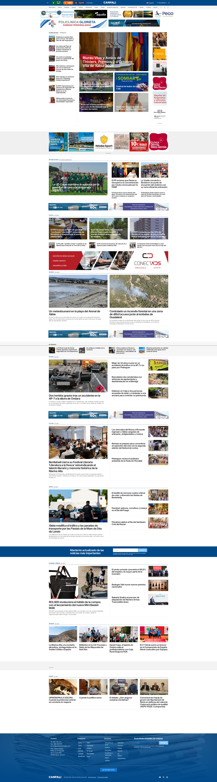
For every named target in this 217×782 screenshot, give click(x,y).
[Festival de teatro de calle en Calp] (131, 82)
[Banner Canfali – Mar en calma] (121, 141)
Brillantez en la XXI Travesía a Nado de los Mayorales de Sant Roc (93, 647)
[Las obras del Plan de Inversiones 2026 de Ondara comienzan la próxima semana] (52, 48)
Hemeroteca (121, 758)
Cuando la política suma (90, 698)
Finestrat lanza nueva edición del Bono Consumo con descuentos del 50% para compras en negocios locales (124, 195)
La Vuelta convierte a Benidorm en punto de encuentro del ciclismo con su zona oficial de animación (154, 183)
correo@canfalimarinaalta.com (60, 746)
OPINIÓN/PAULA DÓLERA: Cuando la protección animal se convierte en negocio (62, 700)
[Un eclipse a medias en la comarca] (82, 350)
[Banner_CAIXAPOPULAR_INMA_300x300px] (160, 39)
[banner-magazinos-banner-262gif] (160, 53)
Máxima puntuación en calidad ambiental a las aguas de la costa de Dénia (157, 349)
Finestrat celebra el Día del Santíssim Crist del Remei (129, 523)
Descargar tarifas (109, 770)
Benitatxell (81, 756)
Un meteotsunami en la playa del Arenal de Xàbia (74, 313)
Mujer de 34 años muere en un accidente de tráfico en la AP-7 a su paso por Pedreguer (128, 365)
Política (60, 7)
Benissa (80, 751)
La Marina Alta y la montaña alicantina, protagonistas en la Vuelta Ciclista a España (63, 647)
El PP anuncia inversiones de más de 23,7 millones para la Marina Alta (112, 244)
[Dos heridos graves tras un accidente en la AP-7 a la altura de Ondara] (78, 375)
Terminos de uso (92, 777)
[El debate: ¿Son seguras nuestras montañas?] (124, 687)
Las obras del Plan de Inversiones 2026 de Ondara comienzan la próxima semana (63, 48)
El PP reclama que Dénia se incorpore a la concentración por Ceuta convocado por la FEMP (125, 183)
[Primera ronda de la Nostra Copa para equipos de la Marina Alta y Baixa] (96, 82)
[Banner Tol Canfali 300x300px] (139, 141)
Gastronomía (89, 7)
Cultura (96, 7)
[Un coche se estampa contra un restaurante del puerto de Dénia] (52, 59)
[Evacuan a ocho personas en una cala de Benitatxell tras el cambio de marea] (96, 102)
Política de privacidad (102, 777)
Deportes (123, 7)
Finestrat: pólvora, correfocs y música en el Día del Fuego (129, 509)
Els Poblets (90, 753)
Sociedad (66, 7)
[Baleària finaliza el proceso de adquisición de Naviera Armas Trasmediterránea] (158, 599)
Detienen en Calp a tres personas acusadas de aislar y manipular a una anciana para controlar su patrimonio (129, 393)
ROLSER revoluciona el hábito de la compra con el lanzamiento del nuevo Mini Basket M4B (75, 605)
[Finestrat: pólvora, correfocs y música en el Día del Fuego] (158, 509)
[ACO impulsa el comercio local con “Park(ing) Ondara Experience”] (52, 78)
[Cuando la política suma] (93, 687)
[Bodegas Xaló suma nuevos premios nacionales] (158, 585)
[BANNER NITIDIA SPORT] (103, 141)
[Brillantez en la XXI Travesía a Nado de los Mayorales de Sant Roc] (93, 634)
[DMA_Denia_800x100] (73, 14)
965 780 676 (58, 744)
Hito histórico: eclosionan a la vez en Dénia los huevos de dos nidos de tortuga (65, 68)
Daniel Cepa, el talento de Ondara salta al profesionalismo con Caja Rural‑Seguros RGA (121, 648)
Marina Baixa (52, 7)
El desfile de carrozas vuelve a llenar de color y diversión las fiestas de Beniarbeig (128, 495)
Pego (88, 756)
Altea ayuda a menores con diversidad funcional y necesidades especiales (65, 100)
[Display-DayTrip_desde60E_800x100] (78, 206)
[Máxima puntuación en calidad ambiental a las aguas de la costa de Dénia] (142, 350)
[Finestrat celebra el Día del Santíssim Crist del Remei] (158, 523)
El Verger (90, 751)
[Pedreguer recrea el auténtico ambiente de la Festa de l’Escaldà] (158, 459)
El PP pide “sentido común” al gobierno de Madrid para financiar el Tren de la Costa (71, 244)
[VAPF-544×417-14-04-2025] (81, 142)
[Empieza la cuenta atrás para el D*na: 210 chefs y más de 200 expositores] (52, 39)
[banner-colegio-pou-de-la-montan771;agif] (160, 68)
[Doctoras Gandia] (160, 83)
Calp (79, 748)
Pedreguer (90, 745)
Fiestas (102, 7)
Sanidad (81, 7)
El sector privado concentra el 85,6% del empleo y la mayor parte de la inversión (129, 571)
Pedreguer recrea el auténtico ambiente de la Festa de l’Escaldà (127, 460)
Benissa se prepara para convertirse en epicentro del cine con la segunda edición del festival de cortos (129, 446)
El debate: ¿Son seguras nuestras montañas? (121, 699)
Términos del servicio (145, 747)
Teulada (80, 753)
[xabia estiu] (58, 141)
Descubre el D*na (132, 7)
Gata (88, 743)
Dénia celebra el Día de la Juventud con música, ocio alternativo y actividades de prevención (126, 350)
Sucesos (74, 7)
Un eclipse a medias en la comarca (95, 349)
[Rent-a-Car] (160, 98)
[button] (48, 3)
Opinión (141, 7)
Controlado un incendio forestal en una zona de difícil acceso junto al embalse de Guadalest (136, 314)
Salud (107, 758)
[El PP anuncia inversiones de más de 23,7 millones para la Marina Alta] (92, 245)
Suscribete (142, 550)
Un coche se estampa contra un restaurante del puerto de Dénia (65, 58)
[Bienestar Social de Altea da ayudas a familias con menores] (131, 102)
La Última (148, 7)
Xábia (80, 745)
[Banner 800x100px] (73, 23)
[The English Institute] (160, 113)
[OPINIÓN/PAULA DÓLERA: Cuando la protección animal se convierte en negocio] (63, 687)
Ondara (89, 748)
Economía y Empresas (112, 7)
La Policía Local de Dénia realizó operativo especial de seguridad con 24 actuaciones (67, 349)
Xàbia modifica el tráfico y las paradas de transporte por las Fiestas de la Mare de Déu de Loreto (75, 528)
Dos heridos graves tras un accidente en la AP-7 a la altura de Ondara (74, 397)
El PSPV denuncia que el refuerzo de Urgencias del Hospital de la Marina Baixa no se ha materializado (65, 89)
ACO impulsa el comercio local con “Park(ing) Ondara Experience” (65, 78)
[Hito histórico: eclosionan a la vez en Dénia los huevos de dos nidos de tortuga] (52, 68)
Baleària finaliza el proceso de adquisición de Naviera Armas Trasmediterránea (126, 599)
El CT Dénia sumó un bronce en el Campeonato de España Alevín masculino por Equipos (154, 647)
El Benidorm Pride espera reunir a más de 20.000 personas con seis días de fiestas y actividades (153, 194)
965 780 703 (57, 742)
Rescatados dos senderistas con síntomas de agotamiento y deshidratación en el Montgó (127, 379)
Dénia (80, 743)
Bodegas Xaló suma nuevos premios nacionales (129, 586)
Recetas (155, 7)
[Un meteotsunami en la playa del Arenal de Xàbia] (78, 291)
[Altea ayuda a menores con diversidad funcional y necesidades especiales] (52, 100)
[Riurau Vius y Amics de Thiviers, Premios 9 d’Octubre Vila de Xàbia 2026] (114, 51)
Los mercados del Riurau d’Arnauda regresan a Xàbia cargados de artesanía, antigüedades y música (128, 432)
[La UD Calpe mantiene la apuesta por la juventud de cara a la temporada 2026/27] (78, 178)
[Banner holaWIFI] (134, 23)
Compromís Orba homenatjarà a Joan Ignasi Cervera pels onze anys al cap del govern (151, 245)
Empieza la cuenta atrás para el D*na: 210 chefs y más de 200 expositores (65, 38)
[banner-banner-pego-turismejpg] (142, 14)
